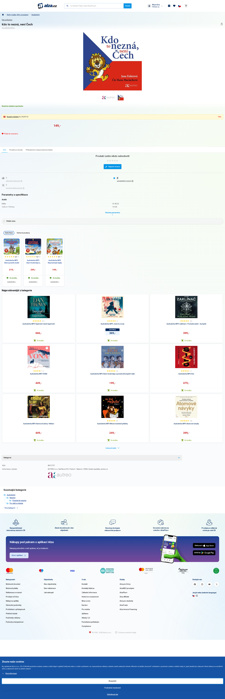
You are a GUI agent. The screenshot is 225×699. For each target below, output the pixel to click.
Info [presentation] (4, 150)
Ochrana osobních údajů (127, 632)
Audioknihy (36, 15)
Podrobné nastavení (112, 688)
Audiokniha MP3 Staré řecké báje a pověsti (33, 261)
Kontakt (84, 584)
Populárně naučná (19, 500)
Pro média (86, 609)
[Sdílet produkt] (221, 24)
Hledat (127, 6)
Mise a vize (86, 601)
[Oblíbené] (174, 5)
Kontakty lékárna (88, 588)
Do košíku (40, 341)
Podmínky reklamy (13, 618)
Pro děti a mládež (16, 503)
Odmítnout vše (112, 694)
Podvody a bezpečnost (14, 622)
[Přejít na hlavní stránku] (47, 6)
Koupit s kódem (13, 117)
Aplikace (85, 614)
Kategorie (7, 458)
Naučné (12, 498)
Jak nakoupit (49, 592)
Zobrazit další (110, 448)
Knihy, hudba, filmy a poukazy (17, 15)
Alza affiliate (124, 597)
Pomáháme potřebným (90, 622)
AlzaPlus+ (123, 592)
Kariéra (84, 605)
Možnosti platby (12, 588)
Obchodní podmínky (13, 605)
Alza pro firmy (125, 584)
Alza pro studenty (126, 601)
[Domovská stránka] (3, 14)
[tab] (5, 150)
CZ (197, 596)
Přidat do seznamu (11, 134)
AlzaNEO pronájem (127, 588)
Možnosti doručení (13, 584)
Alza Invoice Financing (128, 609)
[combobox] (94, 5)
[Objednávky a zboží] (169, 5)
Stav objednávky (50, 584)
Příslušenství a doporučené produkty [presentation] (39, 150)
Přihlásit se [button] (155, 7)
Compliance (86, 626)
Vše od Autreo (7, 20)
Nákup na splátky (12, 601)
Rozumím (112, 681)
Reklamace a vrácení (14, 592)
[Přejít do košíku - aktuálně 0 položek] (186, 5)
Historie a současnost (90, 597)
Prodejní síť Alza (12, 597)
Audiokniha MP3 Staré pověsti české (11, 261)
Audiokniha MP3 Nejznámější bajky (55, 261)
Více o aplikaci (17, 555)
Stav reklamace (50, 588)
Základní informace (89, 592)
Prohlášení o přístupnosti (15, 609)
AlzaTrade (124, 605)
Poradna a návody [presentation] (16, 150)
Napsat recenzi (114, 167)
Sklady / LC (86, 618)
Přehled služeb (11, 614)
